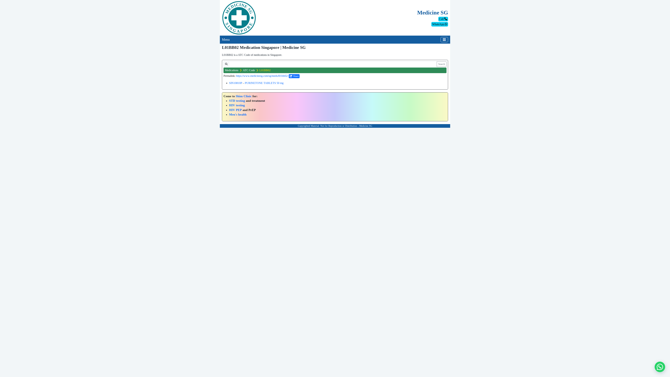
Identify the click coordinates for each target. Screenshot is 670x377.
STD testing (237, 100)
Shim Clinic (244, 96)
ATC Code (249, 70)
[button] (660, 367)
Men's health (238, 114)
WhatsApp (438, 24)
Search (441, 64)
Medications (231, 70)
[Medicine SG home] (239, 17)
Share (295, 76)
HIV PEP (235, 110)
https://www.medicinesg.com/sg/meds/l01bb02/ (262, 75)
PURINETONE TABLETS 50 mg (264, 83)
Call (441, 18)
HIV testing (237, 105)
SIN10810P (235, 83)
